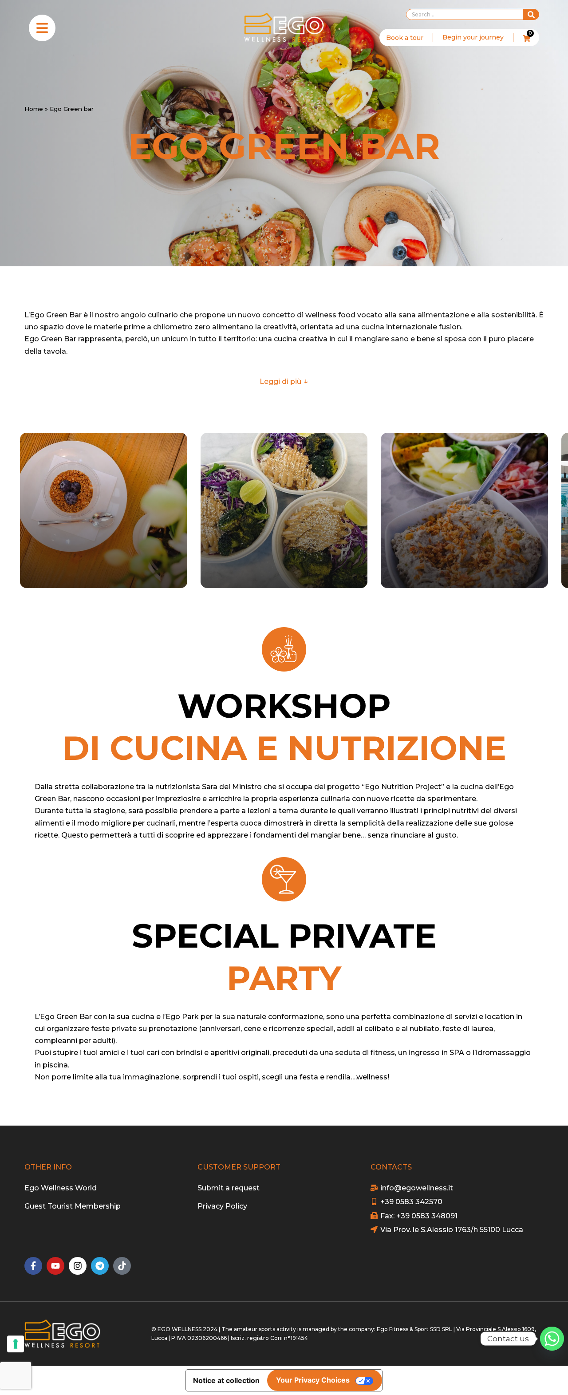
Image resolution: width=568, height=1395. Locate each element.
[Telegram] (100, 1266)
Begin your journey (473, 37)
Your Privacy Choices (313, 1379)
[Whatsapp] (552, 1339)
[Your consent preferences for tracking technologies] (15, 1344)
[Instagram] (78, 1266)
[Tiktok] (122, 1266)
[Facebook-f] (33, 1266)
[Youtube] (55, 1266)
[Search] (531, 14)
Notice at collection (226, 1380)
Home (33, 108)
